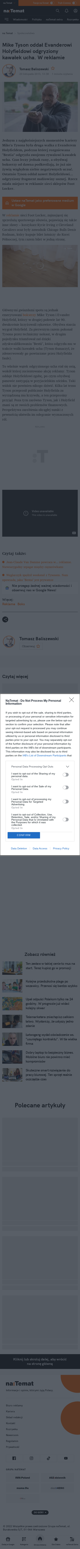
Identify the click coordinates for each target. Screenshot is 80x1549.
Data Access (40, 848)
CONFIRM (24, 835)
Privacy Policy (61, 848)
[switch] (66, 775)
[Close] (72, 700)
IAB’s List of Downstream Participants (44, 755)
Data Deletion (19, 848)
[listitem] (40, 767)
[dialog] (40, 774)
